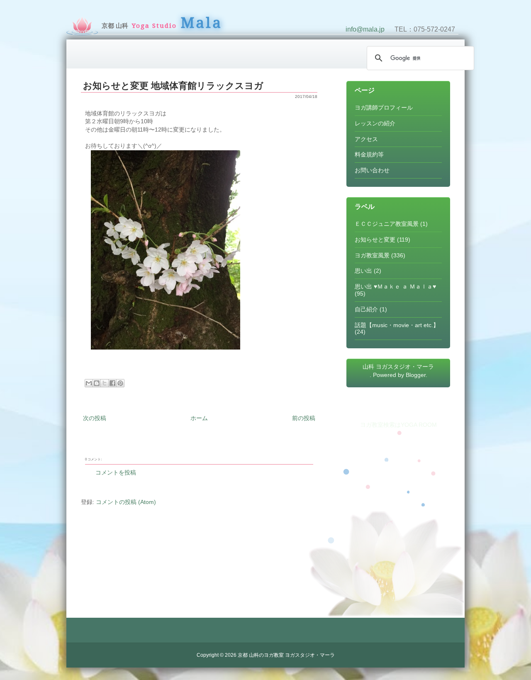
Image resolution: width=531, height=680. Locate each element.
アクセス (366, 139)
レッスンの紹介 (375, 123)
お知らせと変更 (375, 239)
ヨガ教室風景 (372, 255)
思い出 (363, 270)
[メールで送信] (89, 383)
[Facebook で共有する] (112, 383)
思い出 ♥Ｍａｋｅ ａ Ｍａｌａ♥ (395, 286)
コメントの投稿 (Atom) (126, 502)
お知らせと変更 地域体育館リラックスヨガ (173, 86)
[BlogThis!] (97, 383)
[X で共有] (104, 383)
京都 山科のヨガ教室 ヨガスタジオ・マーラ (286, 655)
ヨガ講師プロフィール (384, 107)
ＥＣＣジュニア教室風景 (387, 223)
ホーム (199, 418)
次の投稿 (94, 418)
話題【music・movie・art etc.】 (397, 325)
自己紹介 (366, 309)
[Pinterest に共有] (120, 383)
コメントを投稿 (115, 472)
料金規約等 (369, 154)
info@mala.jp (365, 29)
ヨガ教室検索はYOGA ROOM (398, 424)
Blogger (416, 375)
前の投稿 (303, 418)
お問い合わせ (372, 170)
